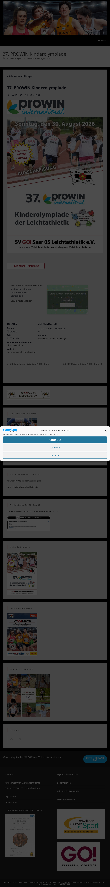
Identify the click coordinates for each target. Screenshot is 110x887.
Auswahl (55, 455)
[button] (105, 430)
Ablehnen (55, 447)
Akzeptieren (55, 439)
